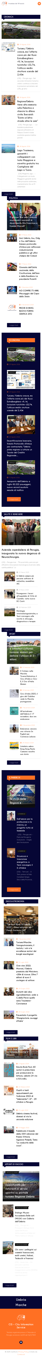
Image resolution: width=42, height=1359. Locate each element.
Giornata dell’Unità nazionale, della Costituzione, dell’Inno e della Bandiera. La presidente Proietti (29, 273)
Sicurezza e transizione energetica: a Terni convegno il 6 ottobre (25, 862)
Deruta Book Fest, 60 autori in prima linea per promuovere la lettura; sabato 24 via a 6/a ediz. (26, 1073)
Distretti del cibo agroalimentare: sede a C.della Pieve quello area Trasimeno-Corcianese (27, 998)
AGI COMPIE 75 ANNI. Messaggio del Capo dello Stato (29, 293)
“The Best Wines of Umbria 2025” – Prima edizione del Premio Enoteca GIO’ (18, 927)
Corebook (21, 1354)
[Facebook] (39, 3)
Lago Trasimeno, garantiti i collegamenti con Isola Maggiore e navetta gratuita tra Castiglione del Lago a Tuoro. (28, 160)
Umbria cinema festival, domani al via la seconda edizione (27, 1116)
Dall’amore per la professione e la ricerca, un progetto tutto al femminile (25, 825)
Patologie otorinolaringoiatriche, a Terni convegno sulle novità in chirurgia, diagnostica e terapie (27, 616)
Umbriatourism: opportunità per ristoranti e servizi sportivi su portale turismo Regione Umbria (20, 1188)
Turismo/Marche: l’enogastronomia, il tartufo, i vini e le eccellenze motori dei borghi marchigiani (26, 948)
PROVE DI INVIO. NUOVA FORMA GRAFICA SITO (26, 311)
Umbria (21, 1300)
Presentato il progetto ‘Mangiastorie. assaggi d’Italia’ (27, 1018)
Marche (21, 1305)
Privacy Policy (23, 1352)
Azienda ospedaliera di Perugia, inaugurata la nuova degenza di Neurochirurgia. (21, 553)
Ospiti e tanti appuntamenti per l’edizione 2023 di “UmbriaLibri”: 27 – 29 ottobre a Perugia (26, 1096)
